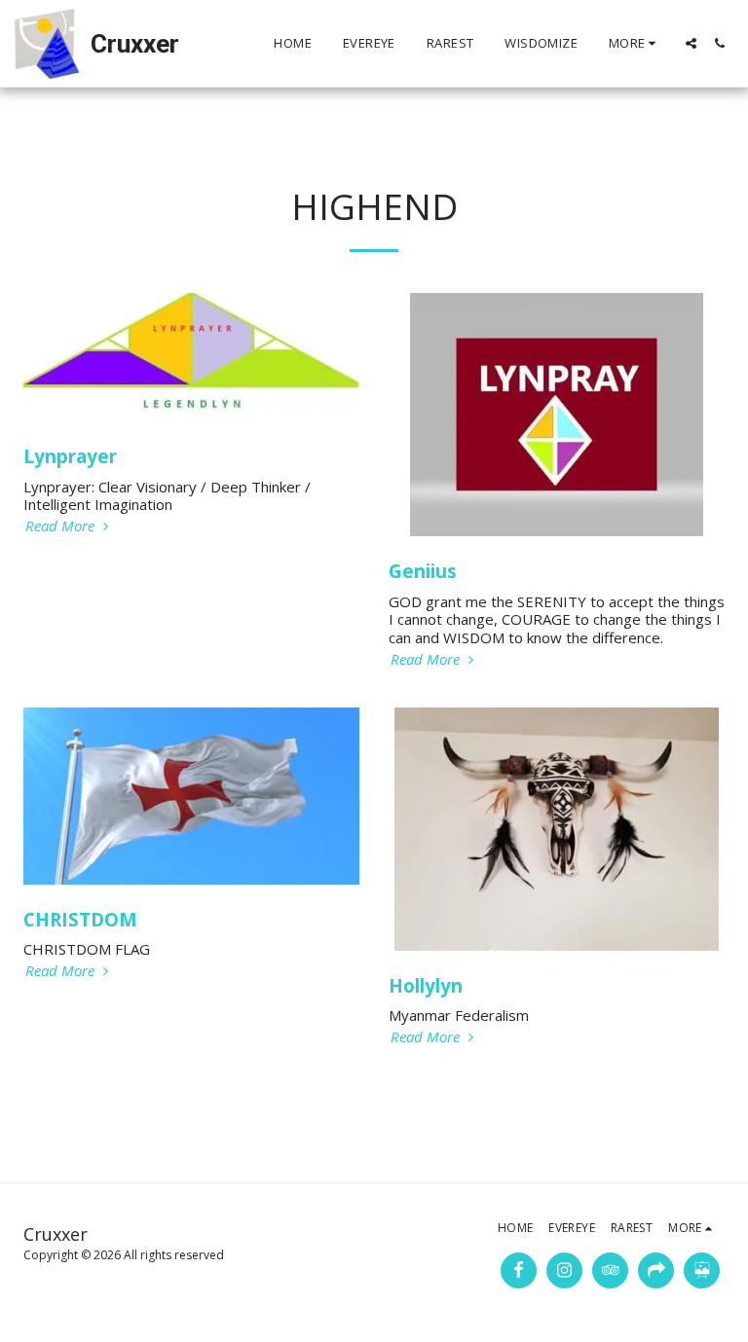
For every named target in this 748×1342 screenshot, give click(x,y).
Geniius (423, 571)
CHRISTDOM (80, 919)
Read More (61, 526)
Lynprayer (70, 456)
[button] (691, 43)
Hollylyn (426, 985)
